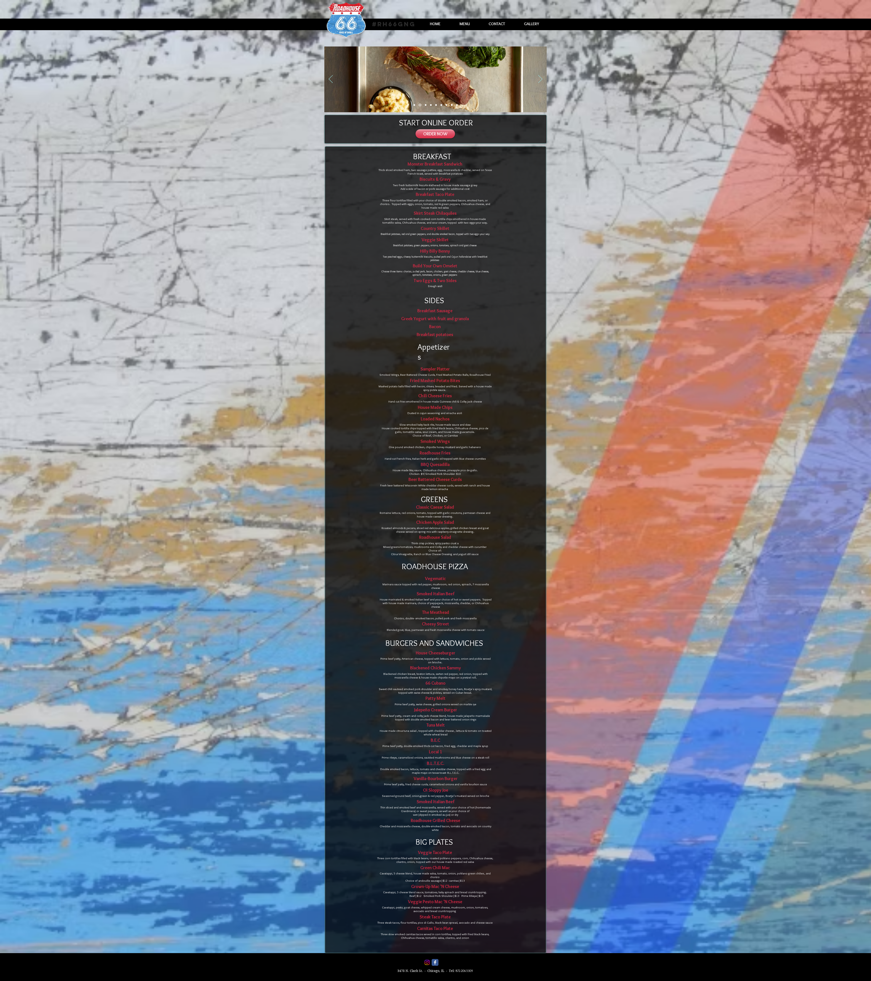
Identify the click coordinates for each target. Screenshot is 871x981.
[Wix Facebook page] (435, 962)
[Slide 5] (435, 105)
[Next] (540, 79)
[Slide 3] (425, 105)
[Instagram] (427, 962)
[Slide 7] (446, 105)
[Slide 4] (430, 105)
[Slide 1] (414, 105)
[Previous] (331, 79)
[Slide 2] (419, 105)
